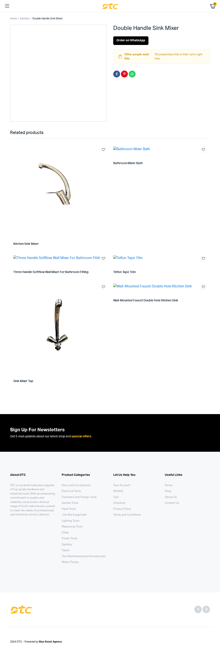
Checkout (119, 503)
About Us (171, 497)
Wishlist (118, 491)
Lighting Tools (70, 520)
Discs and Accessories (76, 485)
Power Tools (69, 538)
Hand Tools (69, 509)
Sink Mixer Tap (23, 381)
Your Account (121, 485)
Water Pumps (70, 562)
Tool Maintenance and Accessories (83, 556)
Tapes (65, 550)
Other (65, 532)
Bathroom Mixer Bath (128, 163)
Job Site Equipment (74, 514)
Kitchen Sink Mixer (26, 243)
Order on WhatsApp (130, 40)
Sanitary (24, 18)
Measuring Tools (72, 526)
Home (13, 18)
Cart (116, 497)
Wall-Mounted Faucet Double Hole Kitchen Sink (145, 300)
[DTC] (110, 6)
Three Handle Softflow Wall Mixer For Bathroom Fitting (51, 272)
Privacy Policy (122, 509)
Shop (168, 491)
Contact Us (172, 503)
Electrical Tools (71, 491)
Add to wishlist (103, 149)
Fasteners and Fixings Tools (79, 497)
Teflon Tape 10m (124, 272)
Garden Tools (70, 503)
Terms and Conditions (127, 514)
